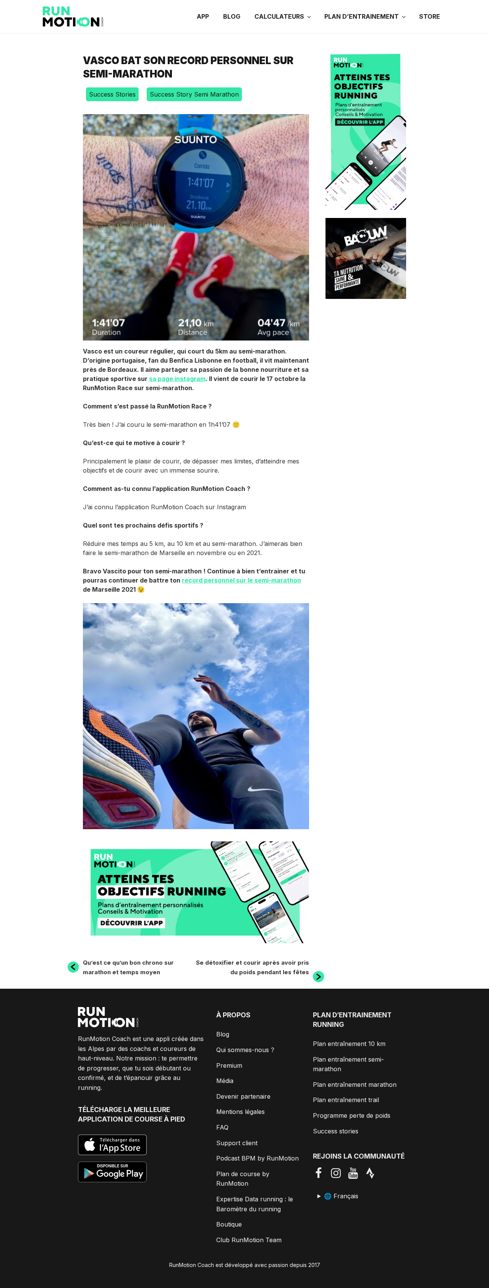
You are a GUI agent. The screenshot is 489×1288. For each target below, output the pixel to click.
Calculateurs (279, 16)
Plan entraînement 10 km (349, 1044)
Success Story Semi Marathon (194, 94)
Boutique (229, 1224)
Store (429, 16)
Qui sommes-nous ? (245, 1050)
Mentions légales (240, 1111)
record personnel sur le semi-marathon (241, 580)
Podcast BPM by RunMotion (257, 1158)
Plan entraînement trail (346, 1100)
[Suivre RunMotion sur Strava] (373, 1173)
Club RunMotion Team (249, 1240)
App (203, 16)
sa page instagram (177, 379)
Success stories (335, 1131)
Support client (236, 1143)
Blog (231, 16)
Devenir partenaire (243, 1096)
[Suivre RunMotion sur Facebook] (321, 1173)
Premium (229, 1065)
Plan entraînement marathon (355, 1084)
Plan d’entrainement (361, 16)
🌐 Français (341, 1196)
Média (224, 1081)
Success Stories (112, 94)
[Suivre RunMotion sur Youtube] (355, 1173)
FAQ (222, 1127)
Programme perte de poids (351, 1115)
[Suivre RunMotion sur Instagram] (338, 1173)
